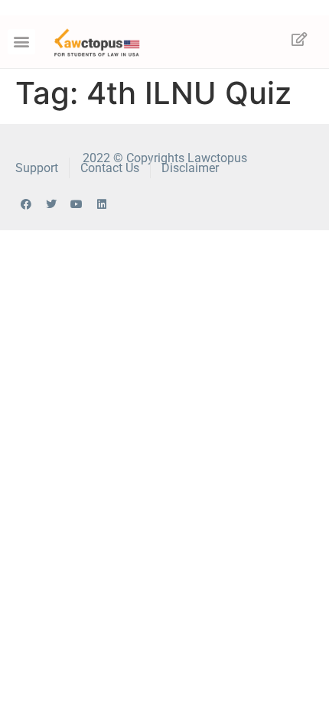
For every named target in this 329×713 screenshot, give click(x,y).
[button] (21, 41)
